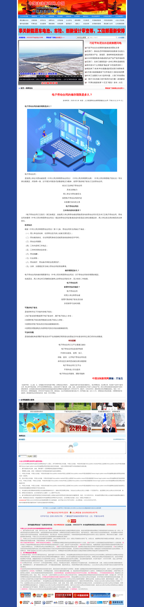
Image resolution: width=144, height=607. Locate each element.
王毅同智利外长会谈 (109, 411)
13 (74, 76)
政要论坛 (52, 20)
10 (65, 76)
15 (80, 76)
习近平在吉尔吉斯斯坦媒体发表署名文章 (103, 48)
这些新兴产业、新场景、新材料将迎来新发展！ (106, 55)
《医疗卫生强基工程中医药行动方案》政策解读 (106, 79)
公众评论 (69, 20)
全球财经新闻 (96, 23)
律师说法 (29, 88)
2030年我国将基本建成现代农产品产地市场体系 (106, 58)
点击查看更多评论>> (119, 439)
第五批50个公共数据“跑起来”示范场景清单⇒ (105, 65)
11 (68, 76)
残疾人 (77, 23)
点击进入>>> (60, 37)
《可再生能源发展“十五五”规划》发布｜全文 (105, 82)
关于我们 (45, 508)
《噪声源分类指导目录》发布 (36, 411)
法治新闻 (43, 23)
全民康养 (60, 23)
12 (71, 76)
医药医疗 (69, 23)
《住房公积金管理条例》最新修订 (73, 411)
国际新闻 (52, 23)
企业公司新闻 (120, 20)
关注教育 (86, 20)
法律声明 (60, 508)
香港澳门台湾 (108, 23)
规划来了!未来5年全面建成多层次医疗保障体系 (105, 69)
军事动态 (34, 23)
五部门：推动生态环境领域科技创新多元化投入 (106, 51)
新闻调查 (78, 20)
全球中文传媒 (36, 6)
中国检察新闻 (96, 20)
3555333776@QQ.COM (35, 37)
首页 (22, 88)
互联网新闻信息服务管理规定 (53, 468)
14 (77, 76)
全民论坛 (43, 20)
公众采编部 (52, 508)
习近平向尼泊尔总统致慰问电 (105, 43)
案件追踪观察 (24, 23)
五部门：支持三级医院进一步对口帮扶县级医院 (106, 62)
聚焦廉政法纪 (24, 20)
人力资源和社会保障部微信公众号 (96, 100)
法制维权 (34, 20)
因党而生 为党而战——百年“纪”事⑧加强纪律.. (47, 79)
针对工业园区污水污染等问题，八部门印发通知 (106, 75)
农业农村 (86, 23)
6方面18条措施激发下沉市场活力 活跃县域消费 (105, 72)
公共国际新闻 (120, 23)
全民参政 (60, 20)
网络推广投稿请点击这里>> (114, 88)
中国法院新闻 (108, 20)
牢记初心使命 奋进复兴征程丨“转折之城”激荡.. (79, 79)
